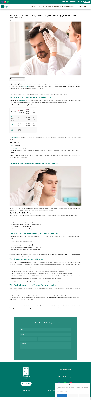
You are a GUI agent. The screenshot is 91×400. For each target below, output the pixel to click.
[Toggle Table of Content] (21, 79)
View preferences (83, 394)
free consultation (75, 307)
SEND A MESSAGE (26, 383)
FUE (12, 116)
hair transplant (25, 86)
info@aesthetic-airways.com (28, 2)
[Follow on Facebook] (2, 2)
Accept (61, 394)
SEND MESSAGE (45, 353)
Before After (65, 1)
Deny (73, 394)
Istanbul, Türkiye (65, 377)
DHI (12, 124)
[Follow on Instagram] (5, 2)
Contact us (86, 1)
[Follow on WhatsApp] (8, 2)
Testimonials (73, 1)
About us (80, 1)
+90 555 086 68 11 (42, 2)
